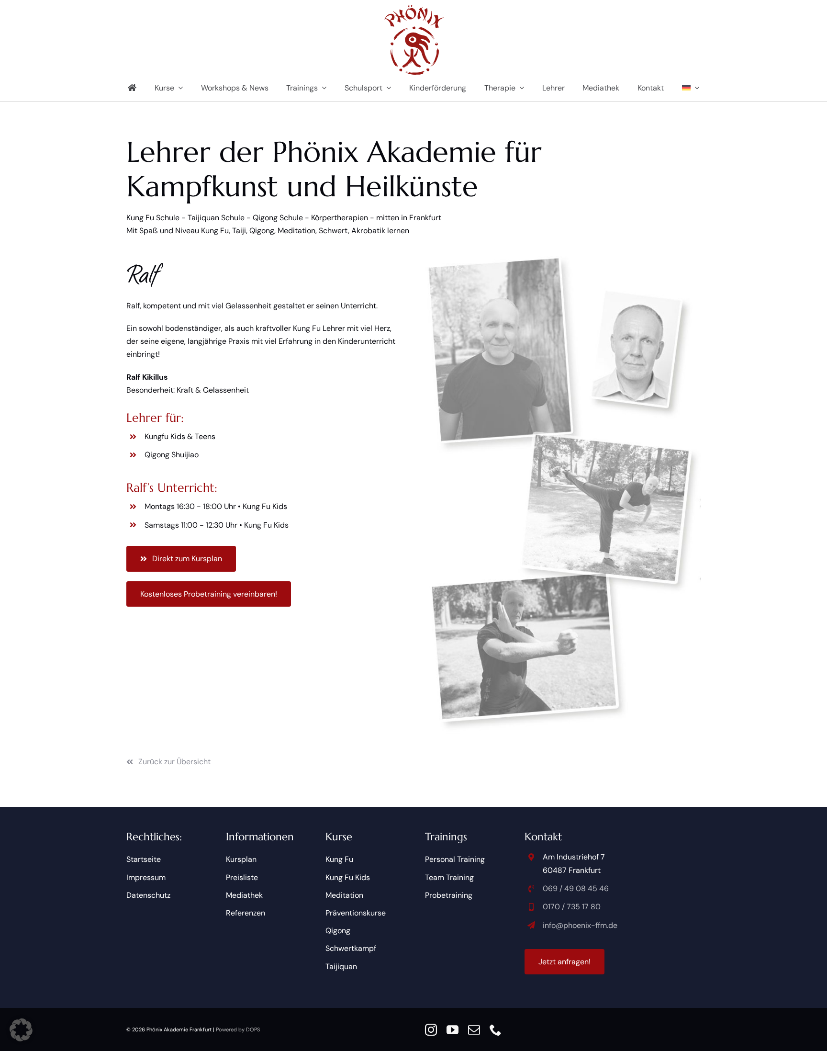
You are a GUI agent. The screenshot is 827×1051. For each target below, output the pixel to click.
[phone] (496, 1030)
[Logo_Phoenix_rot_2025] (414, 8)
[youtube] (452, 1030)
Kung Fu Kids (265, 506)
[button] (21, 1030)
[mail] (474, 1030)
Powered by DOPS (238, 1029)
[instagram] (431, 1030)
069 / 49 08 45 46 (576, 888)
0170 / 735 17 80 (572, 907)
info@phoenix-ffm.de (580, 925)
